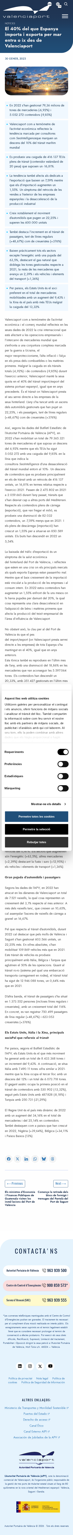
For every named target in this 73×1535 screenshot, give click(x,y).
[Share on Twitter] (17, 1159)
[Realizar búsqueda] (66, 4)
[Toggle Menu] (65, 16)
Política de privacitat (20, 1378)
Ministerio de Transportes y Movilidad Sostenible (35, 1408)
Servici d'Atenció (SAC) (36, 1300)
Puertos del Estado (35, 1413)
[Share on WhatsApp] (35, 1159)
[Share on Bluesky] (44, 1159)
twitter (40, 1366)
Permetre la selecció (36, 829)
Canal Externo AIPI (35, 1431)
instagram (30, 1366)
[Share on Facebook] (9, 1159)
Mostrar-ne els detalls (46, 804)
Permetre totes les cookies (36, 816)
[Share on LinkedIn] (26, 1159)
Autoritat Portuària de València (36, 1271)
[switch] (64, 765)
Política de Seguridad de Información (43, 1382)
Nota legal (42, 1378)
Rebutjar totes (36, 842)
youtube (50, 1366)
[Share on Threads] (52, 1159)
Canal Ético (36, 1425)
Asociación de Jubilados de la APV (35, 1437)
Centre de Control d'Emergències (37, 1286)
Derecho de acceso (35, 1419)
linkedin (20, 1366)
